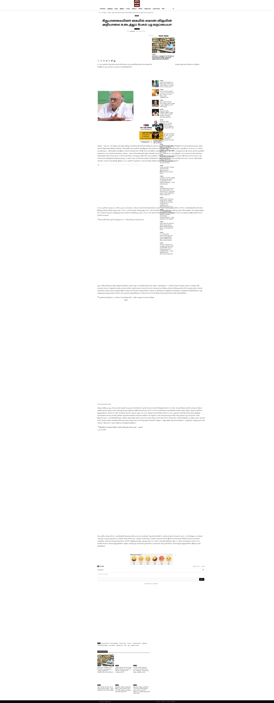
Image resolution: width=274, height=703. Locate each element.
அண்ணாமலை (144, 643)
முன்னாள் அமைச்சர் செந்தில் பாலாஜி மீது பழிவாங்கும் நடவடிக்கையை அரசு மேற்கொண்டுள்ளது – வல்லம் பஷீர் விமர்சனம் (167, 181)
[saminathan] (128, 31)
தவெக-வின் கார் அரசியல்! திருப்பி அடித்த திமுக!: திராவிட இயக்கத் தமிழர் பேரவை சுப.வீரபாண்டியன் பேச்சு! (167, 226)
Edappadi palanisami (137, 643)
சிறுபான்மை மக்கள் (119, 645)
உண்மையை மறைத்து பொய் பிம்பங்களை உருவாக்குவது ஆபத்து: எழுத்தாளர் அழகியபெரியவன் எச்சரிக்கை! (163, 57)
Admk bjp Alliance (122, 643)
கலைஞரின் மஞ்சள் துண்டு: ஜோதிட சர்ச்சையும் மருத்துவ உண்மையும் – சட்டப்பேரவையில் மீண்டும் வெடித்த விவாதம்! (167, 159)
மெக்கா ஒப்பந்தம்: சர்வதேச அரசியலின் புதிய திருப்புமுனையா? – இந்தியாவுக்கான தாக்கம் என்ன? (167, 170)
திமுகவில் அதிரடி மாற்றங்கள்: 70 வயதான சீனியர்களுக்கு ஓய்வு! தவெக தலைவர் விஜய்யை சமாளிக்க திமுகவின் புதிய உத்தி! (141, 690)
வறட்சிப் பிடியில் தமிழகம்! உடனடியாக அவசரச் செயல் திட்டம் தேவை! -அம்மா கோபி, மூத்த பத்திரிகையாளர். (167, 94)
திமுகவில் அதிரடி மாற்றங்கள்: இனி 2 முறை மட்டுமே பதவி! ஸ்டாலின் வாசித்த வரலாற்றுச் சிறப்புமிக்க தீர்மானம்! (123, 689)
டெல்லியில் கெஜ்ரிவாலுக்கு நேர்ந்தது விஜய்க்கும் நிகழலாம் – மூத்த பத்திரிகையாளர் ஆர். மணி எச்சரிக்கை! (167, 149)
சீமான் (125, 645)
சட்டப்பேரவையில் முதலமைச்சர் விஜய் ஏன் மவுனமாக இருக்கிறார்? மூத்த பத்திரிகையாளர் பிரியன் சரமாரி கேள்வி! (166, 237)
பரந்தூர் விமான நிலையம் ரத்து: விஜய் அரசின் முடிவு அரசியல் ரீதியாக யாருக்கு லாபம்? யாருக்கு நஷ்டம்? (167, 84)
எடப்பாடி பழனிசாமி (112, 645)
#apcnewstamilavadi (105, 643)
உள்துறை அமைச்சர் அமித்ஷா (102, 645)
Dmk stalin (130, 643)
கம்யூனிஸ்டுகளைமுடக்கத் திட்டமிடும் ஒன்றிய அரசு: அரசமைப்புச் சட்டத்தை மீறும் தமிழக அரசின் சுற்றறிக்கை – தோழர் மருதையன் (167, 191)
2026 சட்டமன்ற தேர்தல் (114, 643)
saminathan (132, 31)
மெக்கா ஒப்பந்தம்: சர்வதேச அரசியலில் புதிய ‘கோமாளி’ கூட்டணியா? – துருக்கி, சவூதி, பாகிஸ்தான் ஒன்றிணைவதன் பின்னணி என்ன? (167, 137)
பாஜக (129, 645)
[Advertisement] (151, 598)
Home (100, 12)
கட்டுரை (109, 12)
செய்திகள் (104, 12)
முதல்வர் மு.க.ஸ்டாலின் (134, 645)
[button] (173, 8)
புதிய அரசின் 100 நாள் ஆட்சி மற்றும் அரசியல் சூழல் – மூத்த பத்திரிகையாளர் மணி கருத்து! (105, 688)
